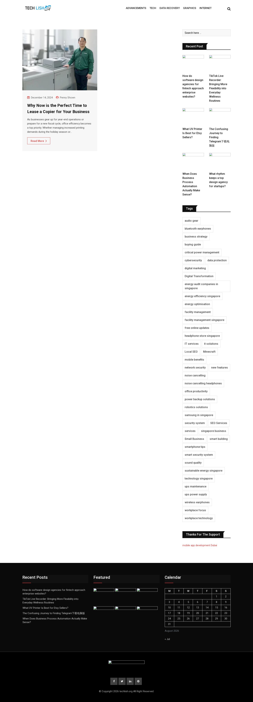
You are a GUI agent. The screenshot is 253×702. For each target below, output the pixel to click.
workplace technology (199, 518)
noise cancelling (195, 375)
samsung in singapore (199, 415)
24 (169, 618)
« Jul (167, 639)
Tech (153, 8)
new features (219, 367)
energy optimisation (197, 304)
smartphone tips (195, 446)
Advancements (136, 8)
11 (178, 607)
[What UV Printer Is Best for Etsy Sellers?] (193, 116)
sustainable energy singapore (203, 470)
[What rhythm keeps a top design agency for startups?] (220, 161)
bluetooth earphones (198, 228)
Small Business (194, 439)
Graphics (189, 8)
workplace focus (195, 510)
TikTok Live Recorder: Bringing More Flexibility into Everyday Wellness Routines (218, 88)
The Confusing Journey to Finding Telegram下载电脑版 (54, 613)
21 (207, 613)
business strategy (196, 236)
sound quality (193, 462)
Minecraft (209, 351)
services (190, 431)
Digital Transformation (199, 276)
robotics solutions (196, 407)
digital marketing (195, 268)
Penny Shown (67, 97)
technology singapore (199, 478)
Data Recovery (170, 8)
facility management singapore (204, 320)
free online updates (197, 328)
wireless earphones (197, 502)
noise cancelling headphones (203, 383)
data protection (217, 260)
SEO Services (218, 423)
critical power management (202, 252)
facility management (198, 312)
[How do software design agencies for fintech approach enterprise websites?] (193, 63)
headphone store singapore (202, 335)
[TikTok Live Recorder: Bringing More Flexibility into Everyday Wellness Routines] (220, 63)
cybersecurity (193, 260)
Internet (205, 8)
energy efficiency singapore (202, 296)
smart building (219, 439)
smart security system (199, 454)
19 (188, 613)
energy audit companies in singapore (201, 286)
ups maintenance (195, 486)
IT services (192, 343)
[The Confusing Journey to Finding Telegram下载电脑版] (220, 116)
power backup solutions (200, 399)
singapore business (213, 431)
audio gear (191, 220)
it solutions (211, 343)
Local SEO (191, 351)
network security (195, 367)
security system (195, 423)
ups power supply (196, 494)
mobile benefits (194, 359)
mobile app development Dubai (199, 545)
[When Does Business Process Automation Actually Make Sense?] (193, 161)
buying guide (193, 244)
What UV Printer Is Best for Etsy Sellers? (192, 133)
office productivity (196, 391)
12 (188, 607)
